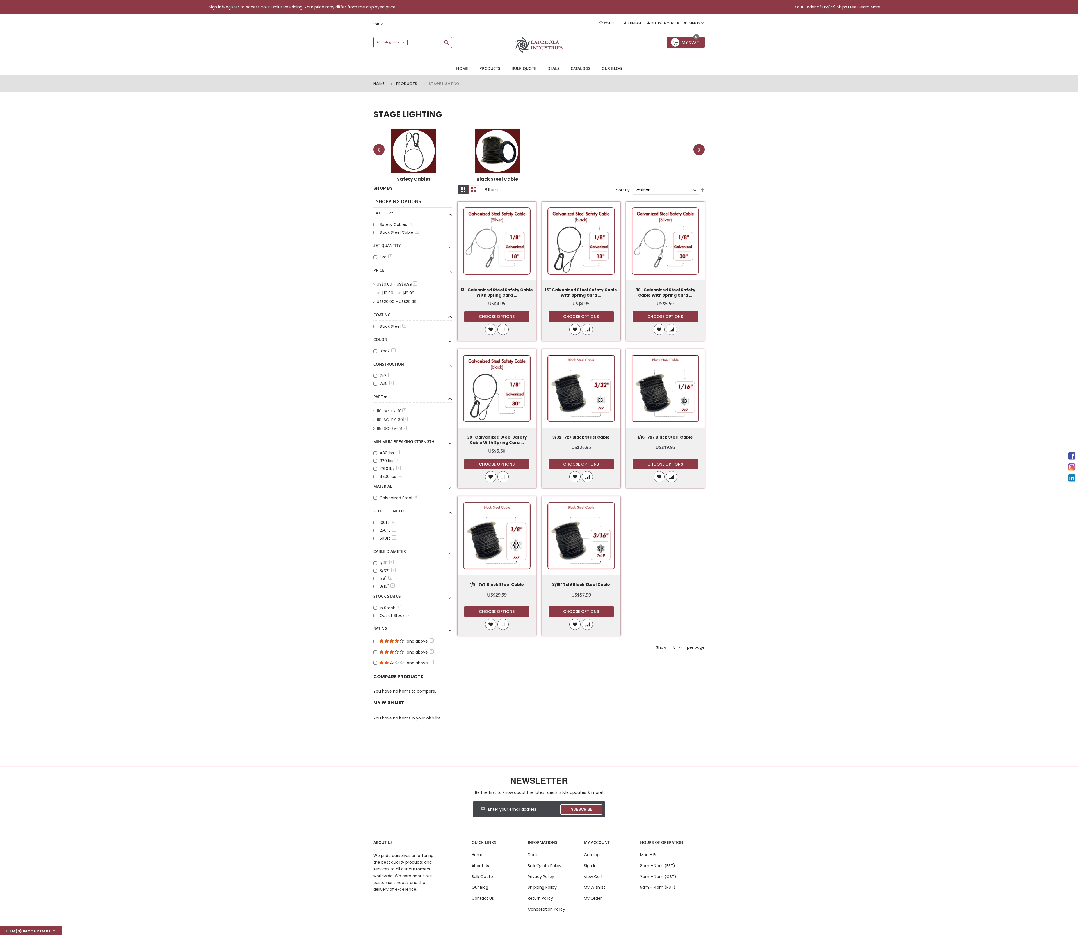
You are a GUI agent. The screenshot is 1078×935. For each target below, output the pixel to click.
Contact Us (483, 898)
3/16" (387, 586)
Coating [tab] (381, 314)
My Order (593, 898)
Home (379, 83)
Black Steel (392, 326)
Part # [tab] (380, 396)
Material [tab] (382, 486)
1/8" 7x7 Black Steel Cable (497, 584)
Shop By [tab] (383, 188)
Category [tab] (383, 213)
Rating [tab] (380, 628)
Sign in (215, 7)
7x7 (385, 376)
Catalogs (593, 855)
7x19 (386, 383)
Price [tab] (378, 270)
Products (407, 83)
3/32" (387, 571)
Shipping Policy (542, 887)
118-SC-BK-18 (392, 411)
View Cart (593, 876)
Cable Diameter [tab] (389, 551)
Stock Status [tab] (387, 596)
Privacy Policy (541, 876)
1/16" (386, 563)
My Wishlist (594, 887)
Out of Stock (394, 615)
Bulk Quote (482, 876)
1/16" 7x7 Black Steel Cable (665, 437)
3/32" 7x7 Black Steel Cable (581, 437)
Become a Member (665, 23)
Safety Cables (396, 224)
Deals (533, 855)
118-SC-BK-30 (393, 420)
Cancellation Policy (546, 909)
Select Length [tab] (388, 511)
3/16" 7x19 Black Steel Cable (581, 584)
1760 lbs (389, 468)
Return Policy (540, 898)
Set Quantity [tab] (387, 245)
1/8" (385, 578)
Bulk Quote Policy (544, 865)
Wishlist (610, 23)
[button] (490, 329)
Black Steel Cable (399, 232)
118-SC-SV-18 (393, 428)
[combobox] (412, 42)
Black (387, 351)
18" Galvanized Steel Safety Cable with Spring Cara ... (497, 292)
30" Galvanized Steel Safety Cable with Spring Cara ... (665, 292)
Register (231, 7)
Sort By (623, 190)
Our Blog (480, 887)
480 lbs (389, 453)
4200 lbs (390, 476)
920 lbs (389, 461)
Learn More (869, 7)
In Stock (390, 608)
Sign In (590, 865)
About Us (480, 865)
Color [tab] (380, 339)
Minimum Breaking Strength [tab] (404, 441)
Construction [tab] (388, 364)
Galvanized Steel (398, 498)
